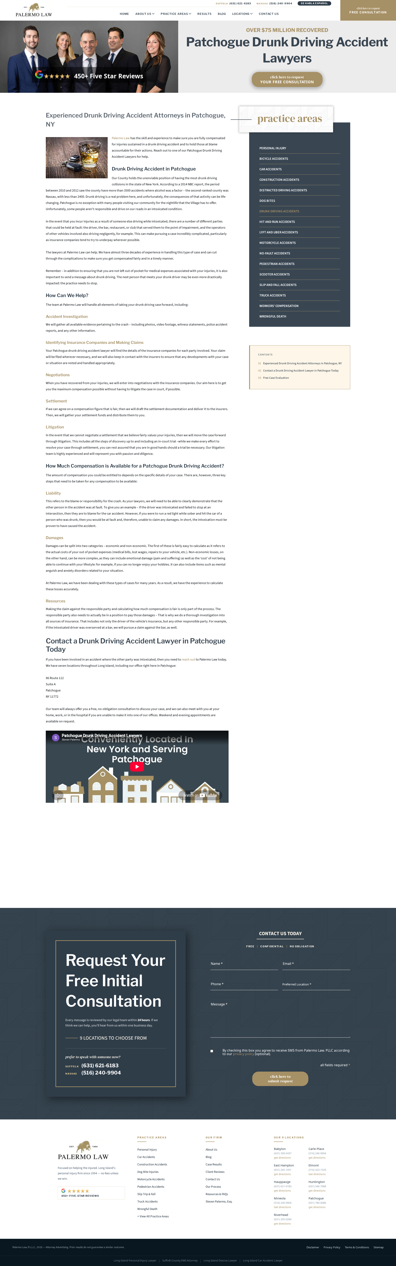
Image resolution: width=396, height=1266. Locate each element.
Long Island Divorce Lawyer (220, 1260)
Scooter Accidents (274, 274)
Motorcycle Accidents (277, 243)
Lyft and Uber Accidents (278, 232)
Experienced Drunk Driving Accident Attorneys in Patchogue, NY (300, 363)
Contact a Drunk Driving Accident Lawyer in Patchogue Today (298, 371)
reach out (188, 659)
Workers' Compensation (279, 306)
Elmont (314, 1165)
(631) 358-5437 (282, 1153)
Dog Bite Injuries (147, 1172)
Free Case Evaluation (273, 378)
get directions (282, 1157)
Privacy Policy (332, 1247)
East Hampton (284, 1165)
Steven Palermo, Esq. (219, 1201)
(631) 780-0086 (317, 1203)
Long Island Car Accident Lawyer (263, 1260)
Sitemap (379, 1247)
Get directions (317, 1174)
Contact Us (269, 13)
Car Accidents (270, 169)
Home (124, 13)
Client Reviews (215, 1172)
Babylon (280, 1149)
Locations (241, 13)
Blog (222, 13)
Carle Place (316, 1149)
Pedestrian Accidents (277, 264)
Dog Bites (267, 201)
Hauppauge (282, 1182)
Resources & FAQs (217, 1194)
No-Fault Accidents (274, 253)
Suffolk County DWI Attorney (180, 1260)
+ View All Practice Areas (153, 1216)
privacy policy (243, 1054)
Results (204, 13)
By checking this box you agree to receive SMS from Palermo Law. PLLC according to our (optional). (286, 1052)
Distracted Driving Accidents (283, 190)
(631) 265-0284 (282, 1219)
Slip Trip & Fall (146, 1194)
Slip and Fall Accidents (278, 285)
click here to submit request (280, 1079)
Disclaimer (312, 1247)
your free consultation (287, 79)
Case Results (214, 1164)
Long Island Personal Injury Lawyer (135, 1260)
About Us (143, 13)
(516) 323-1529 (317, 1170)
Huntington (317, 1182)
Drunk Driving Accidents (279, 211)
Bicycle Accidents (273, 158)
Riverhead (281, 1215)
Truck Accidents (272, 295)
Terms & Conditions (357, 1247)
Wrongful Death (272, 316)
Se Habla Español (314, 3)
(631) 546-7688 (317, 1186)
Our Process (213, 1187)
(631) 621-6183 (233, 3)
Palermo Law (121, 138)
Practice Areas (174, 13)
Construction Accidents (279, 179)
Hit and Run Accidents (277, 222)
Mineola (279, 1198)
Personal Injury (272, 148)
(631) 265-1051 (282, 1170)
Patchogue (316, 1198)
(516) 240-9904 (274, 3)
